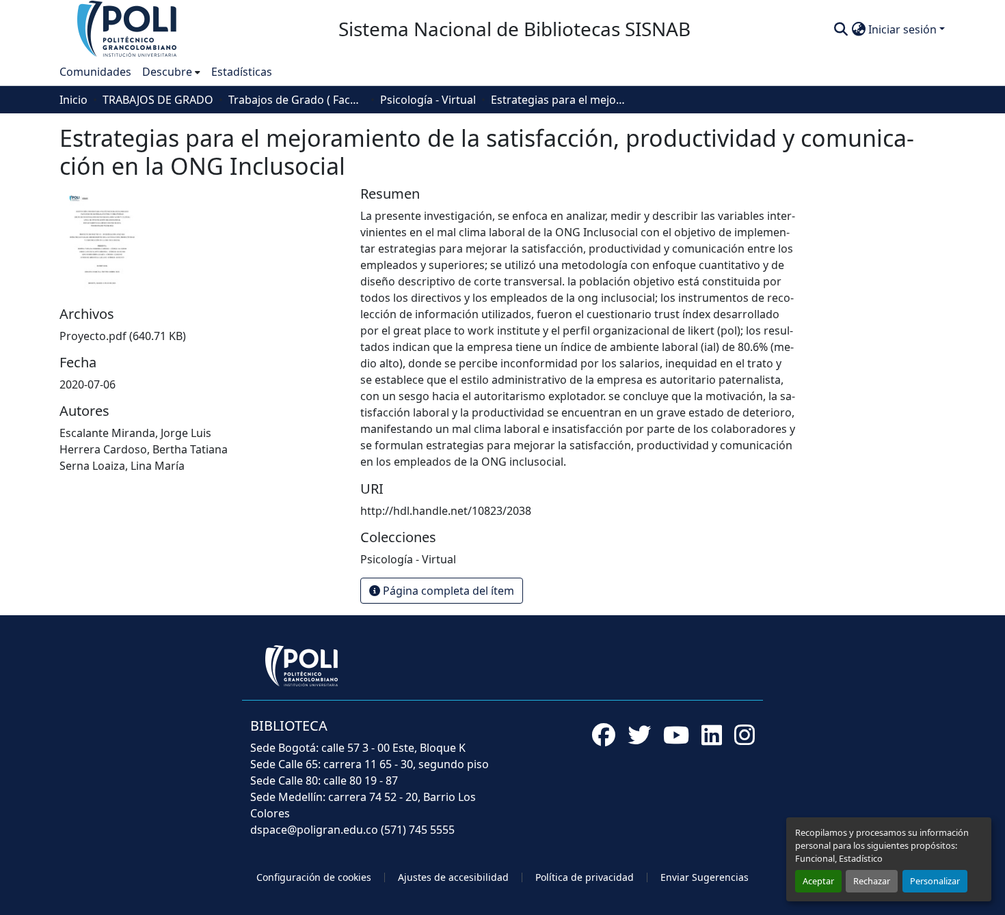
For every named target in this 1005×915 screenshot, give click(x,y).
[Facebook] (603, 734)
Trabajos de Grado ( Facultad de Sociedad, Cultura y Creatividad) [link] (296, 99)
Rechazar (871, 881)
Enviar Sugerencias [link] (704, 877)
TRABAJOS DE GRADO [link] (158, 99)
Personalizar (935, 881)
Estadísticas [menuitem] (241, 71)
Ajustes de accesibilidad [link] (453, 877)
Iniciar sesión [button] (903, 29)
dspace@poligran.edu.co (314, 829)
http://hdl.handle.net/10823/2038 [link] (445, 510)
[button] (127, 28)
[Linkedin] (711, 734)
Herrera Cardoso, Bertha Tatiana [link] (143, 449)
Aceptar (818, 881)
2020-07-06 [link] (87, 384)
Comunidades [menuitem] (95, 71)
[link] (201, 336)
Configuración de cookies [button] (313, 877)
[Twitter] (639, 734)
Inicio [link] (73, 99)
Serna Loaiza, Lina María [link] (122, 465)
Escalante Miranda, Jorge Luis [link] (135, 432)
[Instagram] (744, 734)
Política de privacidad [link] (584, 877)
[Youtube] (676, 734)
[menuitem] (171, 71)
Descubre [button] (167, 71)
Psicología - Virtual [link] (428, 99)
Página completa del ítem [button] (447, 590)
